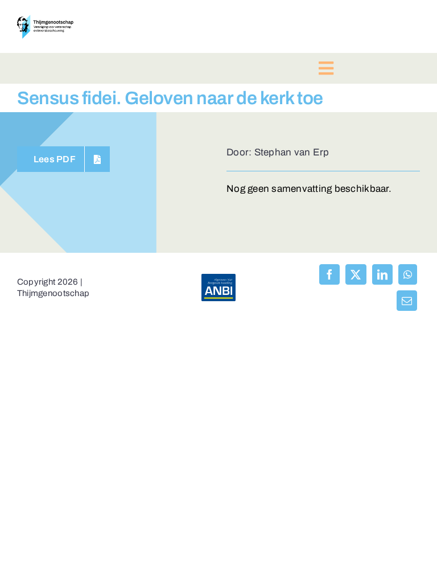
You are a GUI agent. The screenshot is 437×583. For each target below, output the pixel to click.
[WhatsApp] (407, 274)
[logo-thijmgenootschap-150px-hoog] (45, 19)
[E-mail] (407, 301)
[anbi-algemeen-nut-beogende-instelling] (218, 278)
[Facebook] (329, 274)
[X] (356, 274)
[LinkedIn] (382, 274)
